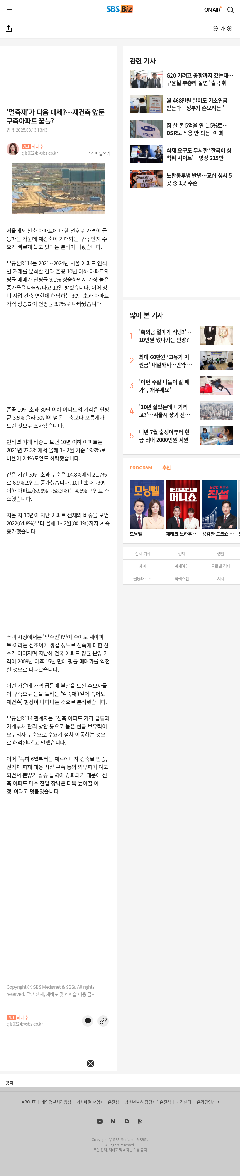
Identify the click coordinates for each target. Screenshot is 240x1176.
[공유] (9, 28)
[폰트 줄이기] (215, 28)
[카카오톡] (88, 1021)
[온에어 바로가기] (213, 9)
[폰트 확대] (230, 28)
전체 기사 (142, 553)
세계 (142, 566)
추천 (166, 467)
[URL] (103, 1021)
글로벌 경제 (220, 566)
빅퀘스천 (182, 578)
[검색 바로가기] (231, 9)
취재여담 (182, 566)
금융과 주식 (142, 578)
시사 (220, 578)
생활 (220, 553)
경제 (181, 553)
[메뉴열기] (10, 9)
